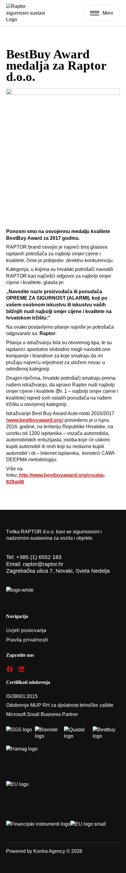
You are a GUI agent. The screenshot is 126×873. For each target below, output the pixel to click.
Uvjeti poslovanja (26, 630)
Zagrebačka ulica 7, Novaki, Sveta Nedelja (58, 571)
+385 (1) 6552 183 (38, 557)
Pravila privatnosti (27, 640)
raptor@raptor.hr (43, 564)
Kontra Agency (49, 851)
